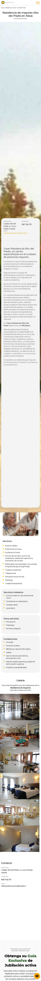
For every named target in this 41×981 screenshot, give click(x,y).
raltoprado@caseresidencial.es (15, 233)
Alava (14, 7)
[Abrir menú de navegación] (38, 3)
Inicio (2, 7)
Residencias (8, 7)
